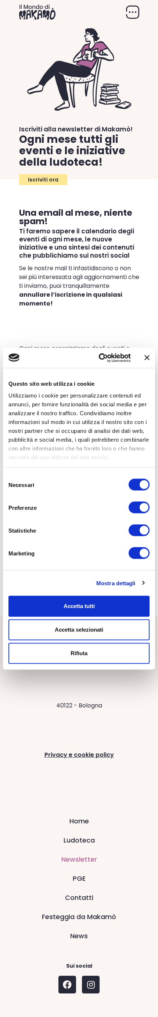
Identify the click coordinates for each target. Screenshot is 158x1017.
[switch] (139, 507)
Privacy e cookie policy (79, 755)
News (79, 935)
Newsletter (79, 859)
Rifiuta (79, 653)
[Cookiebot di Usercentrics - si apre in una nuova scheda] (99, 358)
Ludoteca (79, 840)
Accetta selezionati (79, 629)
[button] (43, 179)
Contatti (79, 897)
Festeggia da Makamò (79, 916)
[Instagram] (91, 984)
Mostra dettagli (116, 583)
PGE (79, 878)
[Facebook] (67, 984)
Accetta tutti (79, 606)
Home (79, 821)
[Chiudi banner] (147, 357)
